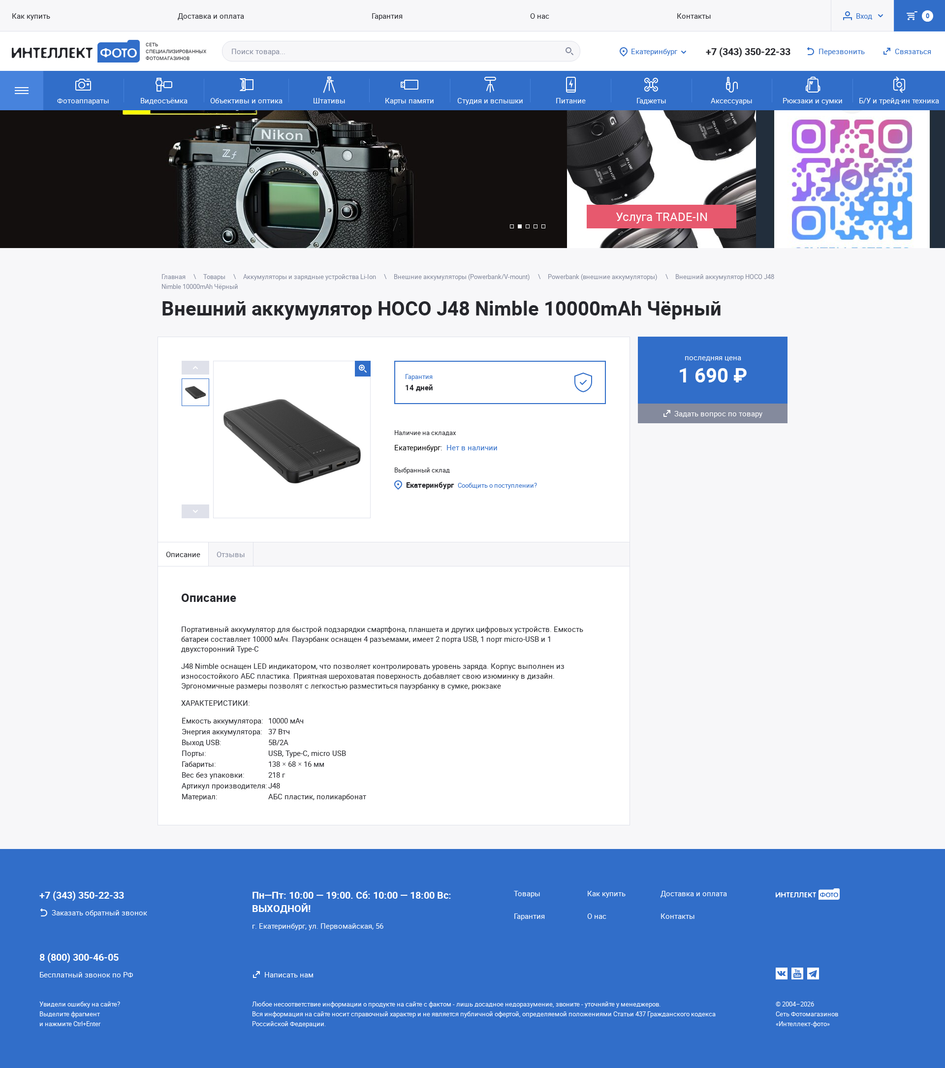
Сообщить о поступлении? (497, 485)
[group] (283, 179)
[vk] (782, 973)
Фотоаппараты (83, 100)
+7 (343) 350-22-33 (748, 51)
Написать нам (289, 974)
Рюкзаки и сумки (813, 100)
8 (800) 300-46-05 (79, 957)
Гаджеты (651, 100)
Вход (864, 16)
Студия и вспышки (490, 100)
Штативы (329, 100)
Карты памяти (409, 100)
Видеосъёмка (164, 100)
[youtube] (797, 973)
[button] (512, 226)
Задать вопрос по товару (718, 413)
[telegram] (813, 973)
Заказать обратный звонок (99, 912)
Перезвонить (842, 51)
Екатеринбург (430, 485)
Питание (571, 100)
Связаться (913, 51)
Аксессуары (732, 100)
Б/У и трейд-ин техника (899, 100)
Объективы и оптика (246, 100)
